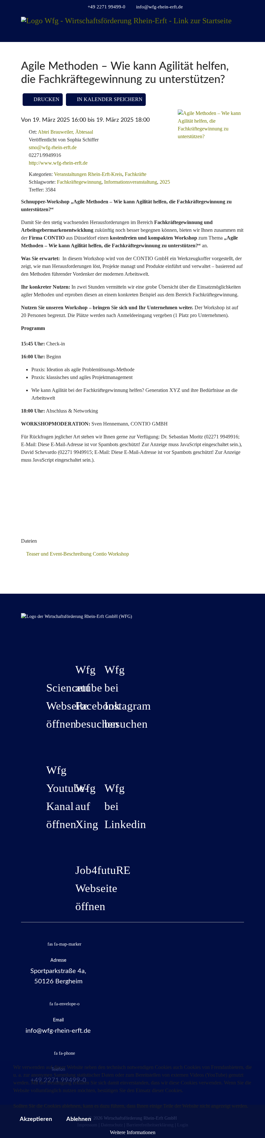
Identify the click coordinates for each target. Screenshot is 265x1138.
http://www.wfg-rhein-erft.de (58, 163)
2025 (165, 182)
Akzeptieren (36, 1119)
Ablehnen (78, 1119)
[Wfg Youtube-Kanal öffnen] (48, 745)
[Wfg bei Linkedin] (106, 763)
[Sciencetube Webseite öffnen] (48, 662)
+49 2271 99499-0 (106, 6)
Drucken (45, 99)
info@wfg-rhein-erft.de (159, 6)
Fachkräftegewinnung (79, 182)
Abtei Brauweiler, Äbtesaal (65, 132)
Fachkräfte (135, 174)
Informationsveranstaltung (130, 182)
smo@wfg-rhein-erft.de (53, 147)
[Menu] (240, 42)
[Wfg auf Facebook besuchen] (77, 644)
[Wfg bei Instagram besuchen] (106, 644)
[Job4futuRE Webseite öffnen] (77, 845)
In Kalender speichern (109, 99)
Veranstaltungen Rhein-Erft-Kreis (88, 174)
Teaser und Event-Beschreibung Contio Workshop (77, 554)
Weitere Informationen (132, 1132)
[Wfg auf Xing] (77, 763)
